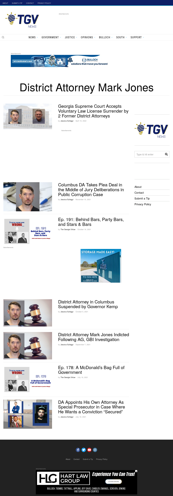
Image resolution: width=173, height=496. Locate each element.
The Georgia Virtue (68, 229)
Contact (139, 192)
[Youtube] (89, 450)
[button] (3, 37)
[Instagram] (95, 450)
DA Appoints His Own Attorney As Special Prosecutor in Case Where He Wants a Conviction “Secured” (91, 407)
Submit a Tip (142, 198)
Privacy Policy (142, 204)
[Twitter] (83, 450)
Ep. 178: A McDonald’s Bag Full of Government (91, 369)
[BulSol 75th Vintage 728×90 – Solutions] (60, 60)
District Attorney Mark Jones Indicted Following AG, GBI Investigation (93, 336)
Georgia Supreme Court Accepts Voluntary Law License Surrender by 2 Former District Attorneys (93, 111)
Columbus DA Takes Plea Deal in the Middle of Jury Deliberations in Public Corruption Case (91, 189)
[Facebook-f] (78, 450)
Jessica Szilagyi (67, 120)
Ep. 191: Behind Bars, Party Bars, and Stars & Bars (91, 221)
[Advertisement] (108, 21)
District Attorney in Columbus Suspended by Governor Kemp (88, 303)
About (138, 187)
